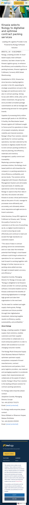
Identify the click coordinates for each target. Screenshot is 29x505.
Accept (14, 495)
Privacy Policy (19, 481)
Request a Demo (19, 3)
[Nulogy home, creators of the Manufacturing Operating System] (8, 445)
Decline (14, 499)
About (16, 460)
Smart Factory (6, 460)
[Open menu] (26, 3)
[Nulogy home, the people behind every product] (5, 3)
